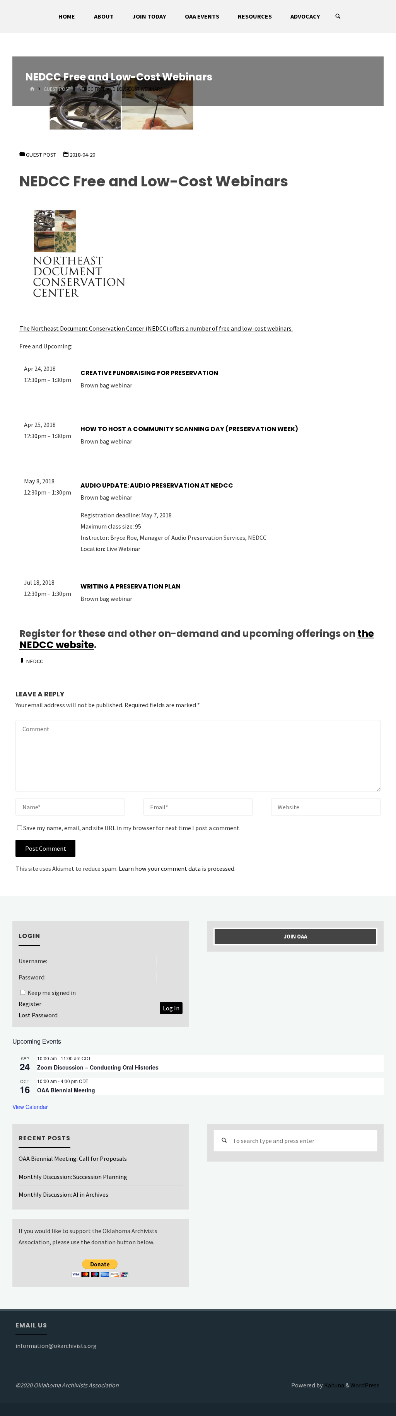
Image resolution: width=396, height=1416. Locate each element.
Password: (32, 977)
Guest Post (57, 89)
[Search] (338, 16)
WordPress (364, 1385)
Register (30, 1004)
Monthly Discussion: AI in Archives (63, 1194)
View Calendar (30, 1107)
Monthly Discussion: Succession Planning (73, 1177)
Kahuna (333, 1385)
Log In (171, 1008)
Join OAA (295, 936)
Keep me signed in (51, 992)
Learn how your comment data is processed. (177, 868)
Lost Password (38, 1015)
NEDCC (34, 661)
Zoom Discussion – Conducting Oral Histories (98, 1067)
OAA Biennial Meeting (66, 1090)
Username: (33, 961)
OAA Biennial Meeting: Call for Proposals (73, 1158)
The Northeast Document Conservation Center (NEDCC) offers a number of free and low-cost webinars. (156, 328)
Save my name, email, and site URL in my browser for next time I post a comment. (132, 828)
